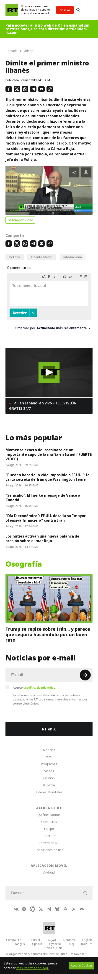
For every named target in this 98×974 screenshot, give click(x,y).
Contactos (49, 821)
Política (14, 257)
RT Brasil (34, 939)
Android (49, 872)
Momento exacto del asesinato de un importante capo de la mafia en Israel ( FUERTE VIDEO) (48, 454)
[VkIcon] (16, 909)
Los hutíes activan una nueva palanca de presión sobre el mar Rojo (42, 538)
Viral (49, 757)
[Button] (78, 10)
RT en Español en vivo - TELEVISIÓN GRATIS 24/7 (43, 405)
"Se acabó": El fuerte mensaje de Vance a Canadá (42, 498)
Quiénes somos (49, 814)
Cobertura (49, 835)
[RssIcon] (73, 909)
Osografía (23, 564)
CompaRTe (13, 939)
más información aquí (32, 968)
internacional (73, 257)
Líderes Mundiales (49, 792)
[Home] (11, 10)
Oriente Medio (41, 257)
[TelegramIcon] (49, 909)
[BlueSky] (57, 909)
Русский (55, 944)
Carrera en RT (49, 842)
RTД (71, 944)
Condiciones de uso (49, 849)
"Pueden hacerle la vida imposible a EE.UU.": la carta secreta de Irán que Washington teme (47, 477)
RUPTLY (86, 944)
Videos (49, 771)
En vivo (65, 10)
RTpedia (49, 785)
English (87, 939)
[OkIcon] (65, 909)
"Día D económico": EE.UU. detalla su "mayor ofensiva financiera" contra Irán (45, 518)
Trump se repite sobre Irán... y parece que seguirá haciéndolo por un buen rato (47, 634)
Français (19, 944)
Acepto (34, 687)
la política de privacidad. (39, 687)
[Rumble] (24, 909)
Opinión (49, 778)
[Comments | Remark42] (49, 303)
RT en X (49, 729)
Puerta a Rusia (52, 948)
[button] (49, 190)
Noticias (49, 749)
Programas (49, 764)
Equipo (49, 828)
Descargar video (20, 220)
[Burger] (87, 10)
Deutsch (69, 939)
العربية (52, 939)
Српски (37, 944)
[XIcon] (40, 909)
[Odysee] (32, 909)
